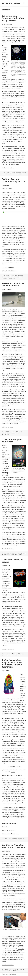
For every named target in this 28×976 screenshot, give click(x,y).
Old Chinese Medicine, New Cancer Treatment (13, 846)
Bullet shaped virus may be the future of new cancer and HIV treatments (12, 663)
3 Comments (17, 655)
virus (12, 840)
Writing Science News (11, 3)
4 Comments (19, 554)
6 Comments (17, 840)
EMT (9, 655)
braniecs (13, 172)
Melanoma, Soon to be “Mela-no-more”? (13, 284)
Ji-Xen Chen (5, 114)
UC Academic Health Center (9, 271)
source (13, 772)
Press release (5, 827)
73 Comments (19, 174)
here (6, 427)
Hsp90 (10, 970)
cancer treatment (5, 174)
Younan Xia (10, 152)
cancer (24, 172)
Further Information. (8, 649)
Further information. (8, 168)
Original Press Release (8, 267)
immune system (5, 554)
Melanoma (5, 342)
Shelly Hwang (14, 275)
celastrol (7, 970)
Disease (19, 172)
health (13, 277)
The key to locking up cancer (12, 560)
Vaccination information (8, 830)
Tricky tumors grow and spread (12, 440)
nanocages (12, 174)
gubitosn (13, 431)
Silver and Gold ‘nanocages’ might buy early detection (13, 18)
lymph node (11, 554)
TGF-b (11, 655)
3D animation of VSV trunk (14, 766)
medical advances (18, 277)
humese (15, 838)
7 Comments (6, 434)
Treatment (4, 277)
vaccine (16, 433)
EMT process (5, 619)
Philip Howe (5, 578)
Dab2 (6, 655)
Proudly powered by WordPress (9, 974)
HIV (6, 840)
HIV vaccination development (10, 834)
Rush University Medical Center (12, 311)
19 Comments (12, 278)
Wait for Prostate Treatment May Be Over (14, 180)
